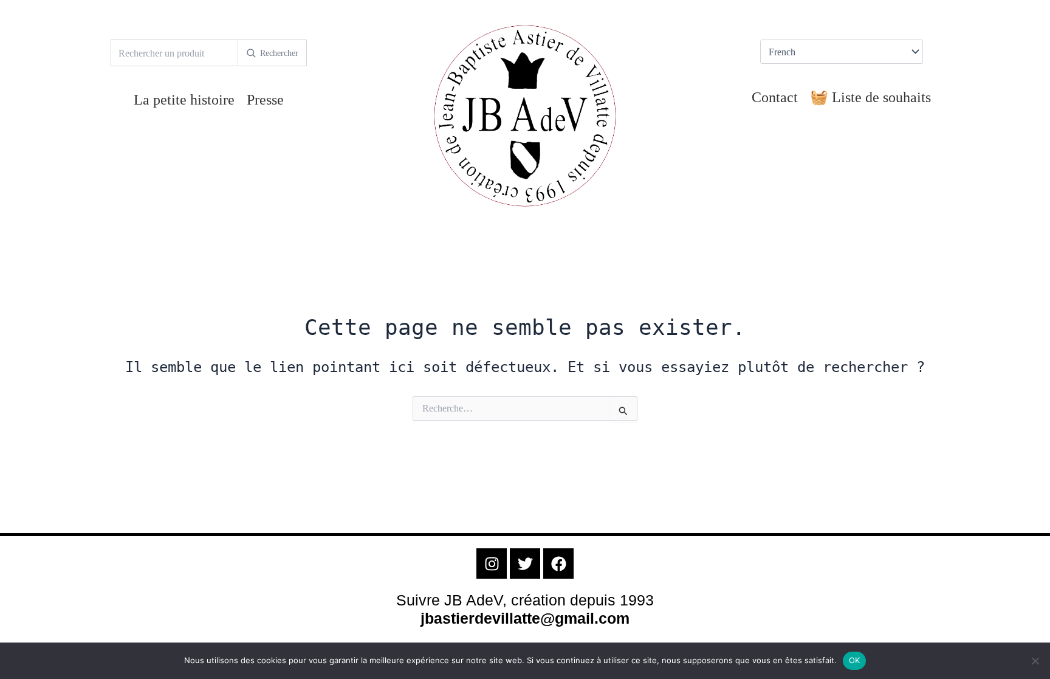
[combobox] (174, 53)
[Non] (1035, 661)
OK (854, 660)
